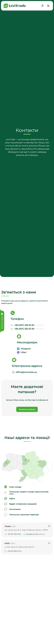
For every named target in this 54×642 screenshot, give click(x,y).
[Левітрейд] (15, 6)
